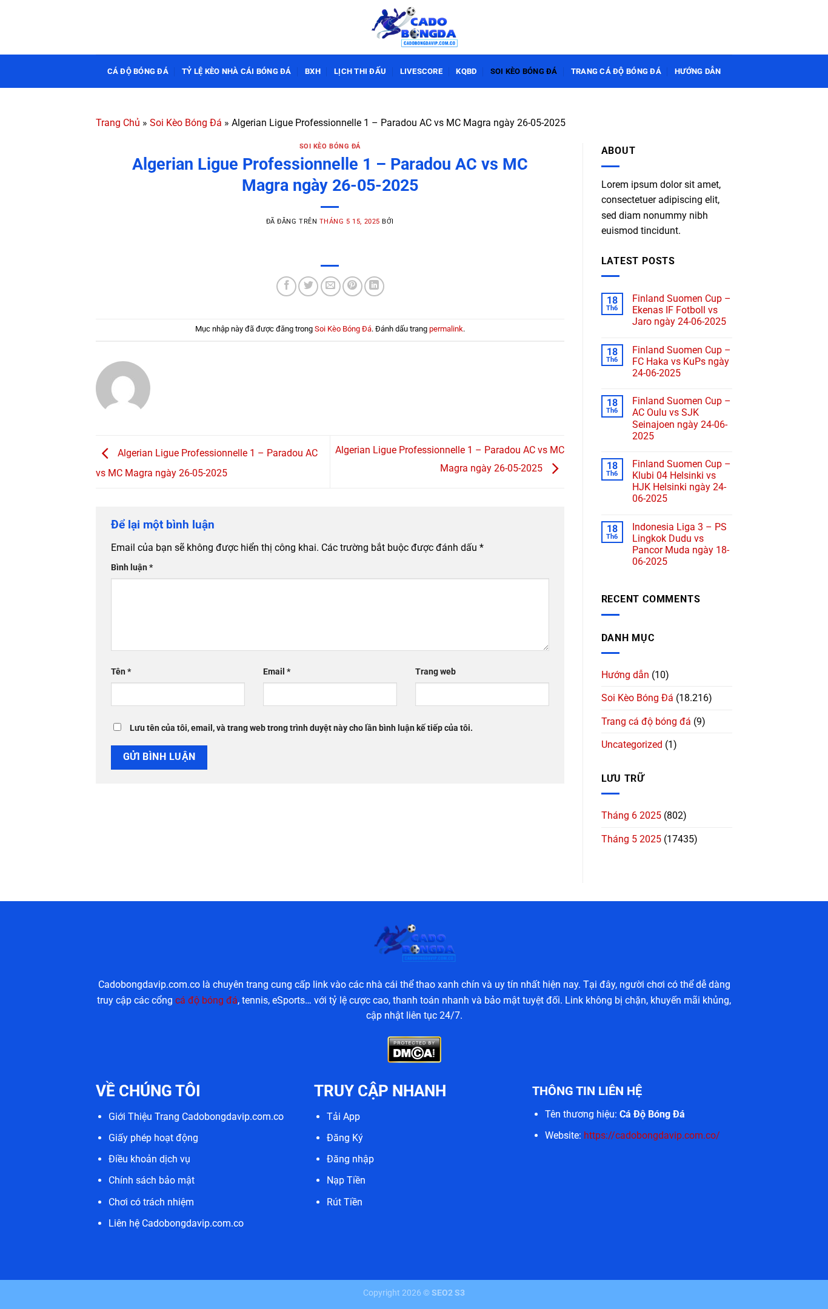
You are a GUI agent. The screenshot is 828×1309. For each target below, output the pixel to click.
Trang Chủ (118, 122)
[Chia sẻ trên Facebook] (286, 286)
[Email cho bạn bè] (331, 286)
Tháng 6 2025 (631, 815)
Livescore (421, 71)
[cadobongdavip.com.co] (414, 27)
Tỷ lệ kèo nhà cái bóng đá (236, 71)
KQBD (466, 71)
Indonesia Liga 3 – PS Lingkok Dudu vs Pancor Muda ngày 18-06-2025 (680, 544)
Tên (121, 672)
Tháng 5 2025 (631, 839)
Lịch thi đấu (360, 71)
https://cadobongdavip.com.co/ (652, 1135)
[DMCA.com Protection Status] (414, 1048)
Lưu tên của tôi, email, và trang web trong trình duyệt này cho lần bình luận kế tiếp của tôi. (301, 728)
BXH (313, 71)
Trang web (435, 672)
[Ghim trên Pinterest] (352, 286)
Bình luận (132, 567)
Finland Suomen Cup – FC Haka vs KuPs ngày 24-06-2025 (681, 361)
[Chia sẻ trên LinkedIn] (374, 286)
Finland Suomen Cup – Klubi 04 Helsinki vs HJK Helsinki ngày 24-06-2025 (681, 481)
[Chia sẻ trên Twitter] (308, 286)
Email (276, 672)
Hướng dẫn (698, 71)
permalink (446, 328)
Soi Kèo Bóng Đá (524, 71)
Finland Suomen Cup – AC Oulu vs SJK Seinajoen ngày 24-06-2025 (681, 418)
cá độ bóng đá (206, 1000)
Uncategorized (632, 744)
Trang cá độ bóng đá (616, 71)
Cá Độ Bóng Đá (138, 71)
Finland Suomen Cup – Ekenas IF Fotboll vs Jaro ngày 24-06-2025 (681, 310)
